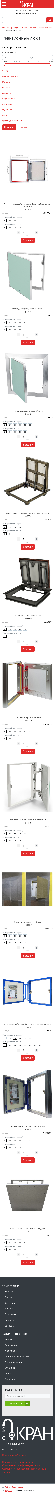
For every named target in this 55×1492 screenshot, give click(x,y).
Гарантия (9, 1320)
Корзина (8, 1490)
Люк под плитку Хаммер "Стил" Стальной (27, 819)
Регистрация (17, 1487)
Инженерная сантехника (17, 1356)
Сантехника (11, 1345)
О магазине (10, 1314)
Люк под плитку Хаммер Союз (27, 717)
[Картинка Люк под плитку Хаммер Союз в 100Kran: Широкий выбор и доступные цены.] (27, 685)
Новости (9, 1291)
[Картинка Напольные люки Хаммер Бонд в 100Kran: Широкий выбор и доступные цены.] (27, 582)
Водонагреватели (14, 1362)
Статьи (8, 1297)
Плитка (8, 1373)
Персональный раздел (14, 1455)
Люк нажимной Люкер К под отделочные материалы (27, 1024)
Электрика (10, 1367)
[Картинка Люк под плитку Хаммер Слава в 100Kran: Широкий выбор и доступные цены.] (27, 889)
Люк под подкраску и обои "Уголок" (27, 411)
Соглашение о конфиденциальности (21, 1465)
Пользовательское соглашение (18, 1461)
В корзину (27, 240)
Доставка (9, 1308)
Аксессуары (11, 1350)
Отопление (10, 1379)
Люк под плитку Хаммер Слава (27, 922)
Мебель (8, 1339)
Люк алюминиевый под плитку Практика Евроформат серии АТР (27, 205)
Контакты (9, 1325)
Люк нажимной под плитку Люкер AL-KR (27, 1126)
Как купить (10, 1303)
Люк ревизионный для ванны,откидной (27, 1228)
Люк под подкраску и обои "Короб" (27, 308)
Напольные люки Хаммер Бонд (27, 615)
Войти (7, 1487)
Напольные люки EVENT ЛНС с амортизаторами (27, 513)
